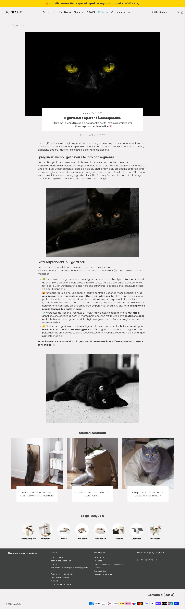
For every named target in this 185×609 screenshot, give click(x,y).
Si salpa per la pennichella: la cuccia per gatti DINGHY (148, 494)
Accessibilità (100, 571)
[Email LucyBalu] (138, 560)
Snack (78, 12)
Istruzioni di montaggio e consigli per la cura (69, 569)
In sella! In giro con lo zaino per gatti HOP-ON (92, 494)
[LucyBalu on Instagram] (145, 560)
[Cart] (182, 12)
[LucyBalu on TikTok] (152, 560)
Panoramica (18, 25)
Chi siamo (118, 12)
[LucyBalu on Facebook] (142, 560)
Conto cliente (57, 557)
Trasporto (118, 538)
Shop (46, 12)
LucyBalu (17, 604)
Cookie (97, 567)
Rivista (103, 12)
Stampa (54, 580)
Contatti (54, 564)
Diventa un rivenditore (61, 584)
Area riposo (100, 538)
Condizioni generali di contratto (109, 564)
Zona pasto (81, 538)
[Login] (178, 12)
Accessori (155, 538)
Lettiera (65, 12)
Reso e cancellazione (61, 560)
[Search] (174, 12)
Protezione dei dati (103, 574)
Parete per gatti (27, 538)
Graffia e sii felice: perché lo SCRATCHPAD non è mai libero (37, 494)
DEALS (90, 12)
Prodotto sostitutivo (60, 577)
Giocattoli (136, 538)
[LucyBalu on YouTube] (155, 560)
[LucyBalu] (12, 12)
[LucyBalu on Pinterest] (148, 560)
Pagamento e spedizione (63, 574)
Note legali (99, 557)
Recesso (98, 560)
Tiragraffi (45, 538)
